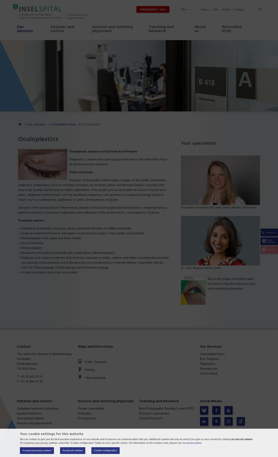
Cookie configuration (105, 450)
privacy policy (194, 443)
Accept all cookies (73, 450)
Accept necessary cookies (37, 450)
